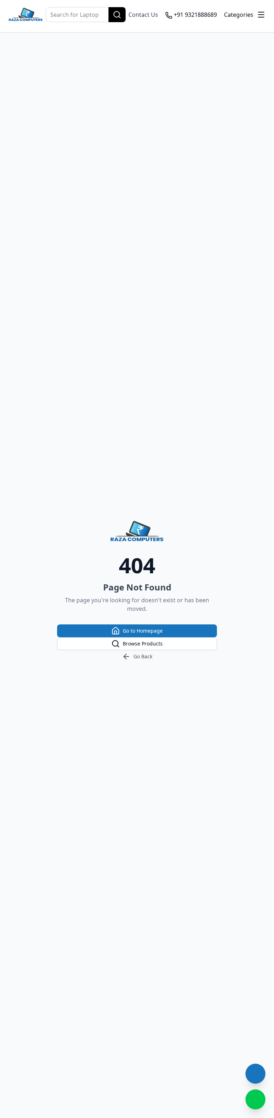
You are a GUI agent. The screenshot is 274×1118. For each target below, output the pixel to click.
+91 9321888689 (195, 15)
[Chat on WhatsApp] (255, 1099)
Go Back (142, 656)
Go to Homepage (143, 630)
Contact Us (143, 15)
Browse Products (143, 643)
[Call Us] (255, 1074)
